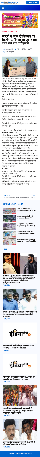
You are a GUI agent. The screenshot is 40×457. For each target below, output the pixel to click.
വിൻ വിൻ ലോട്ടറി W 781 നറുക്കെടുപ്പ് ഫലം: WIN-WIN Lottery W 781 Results (26, 209)
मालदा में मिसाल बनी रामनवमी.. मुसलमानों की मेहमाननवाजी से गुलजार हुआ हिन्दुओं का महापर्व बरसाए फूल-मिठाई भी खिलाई (18, 410)
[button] (2, 8)
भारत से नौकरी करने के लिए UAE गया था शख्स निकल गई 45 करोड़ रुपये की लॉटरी (18, 346)
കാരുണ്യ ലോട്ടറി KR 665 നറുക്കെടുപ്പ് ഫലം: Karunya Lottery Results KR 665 (26, 225)
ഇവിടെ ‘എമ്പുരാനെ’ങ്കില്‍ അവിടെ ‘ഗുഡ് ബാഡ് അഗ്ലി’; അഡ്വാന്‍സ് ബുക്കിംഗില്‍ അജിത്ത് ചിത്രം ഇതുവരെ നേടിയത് (18, 279)
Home (4, 32)
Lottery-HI (12, 32)
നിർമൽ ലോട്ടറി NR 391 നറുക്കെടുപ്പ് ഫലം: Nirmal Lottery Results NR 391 (26, 232)
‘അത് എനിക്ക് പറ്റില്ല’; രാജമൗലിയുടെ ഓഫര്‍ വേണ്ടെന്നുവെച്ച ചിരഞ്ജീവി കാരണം (20, 314)
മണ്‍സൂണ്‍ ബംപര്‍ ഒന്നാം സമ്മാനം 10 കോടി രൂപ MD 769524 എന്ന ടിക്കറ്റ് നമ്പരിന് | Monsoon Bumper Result (27, 240)
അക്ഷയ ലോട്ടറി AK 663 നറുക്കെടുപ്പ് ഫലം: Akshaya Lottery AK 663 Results (26, 217)
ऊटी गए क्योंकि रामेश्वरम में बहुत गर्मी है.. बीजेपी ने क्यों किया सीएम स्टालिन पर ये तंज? (19, 443)
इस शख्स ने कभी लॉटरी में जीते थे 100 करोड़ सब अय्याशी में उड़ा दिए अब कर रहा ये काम (19, 378)
